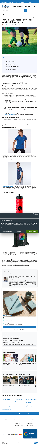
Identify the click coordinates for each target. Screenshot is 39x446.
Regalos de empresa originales (31, 399)
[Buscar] (25, 10)
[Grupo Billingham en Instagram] (35, 443)
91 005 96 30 (5, 419)
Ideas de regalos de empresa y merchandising (24, 6)
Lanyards (15, 401)
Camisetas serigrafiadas (18, 399)
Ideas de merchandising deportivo (10, 64)
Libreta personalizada (18, 403)
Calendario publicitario (6, 399)
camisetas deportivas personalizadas (9, 153)
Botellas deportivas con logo (11, 69)
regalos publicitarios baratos (10, 114)
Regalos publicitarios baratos (7, 406)
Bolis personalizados (29, 397)
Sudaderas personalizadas (6, 409)
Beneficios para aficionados (10, 61)
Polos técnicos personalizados (11, 67)
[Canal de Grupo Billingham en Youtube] (37, 443)
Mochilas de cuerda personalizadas (12, 70)
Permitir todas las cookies (31, 231)
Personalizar (19, 231)
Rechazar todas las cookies (7, 231)
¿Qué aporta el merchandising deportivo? (11, 59)
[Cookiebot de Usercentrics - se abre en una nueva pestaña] (33, 214)
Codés (6, 24)
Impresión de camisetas (6, 401)
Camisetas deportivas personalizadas (12, 66)
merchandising (20, 80)
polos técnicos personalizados (8, 186)
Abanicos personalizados (6, 397)
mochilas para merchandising (8, 255)
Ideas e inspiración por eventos (9, 17)
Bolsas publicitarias (17, 397)
